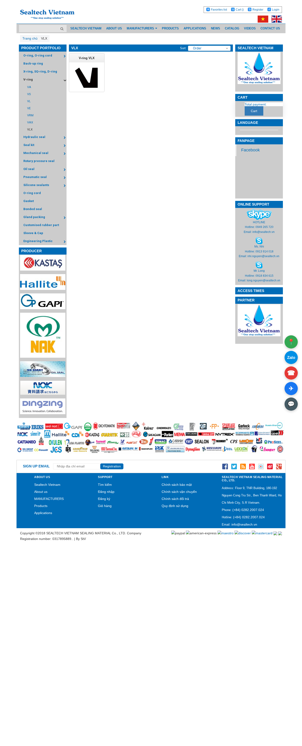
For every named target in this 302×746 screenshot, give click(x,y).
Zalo (291, 357)
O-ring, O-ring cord (37, 55)
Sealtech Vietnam (47, 485)
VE (29, 108)
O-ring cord (32, 193)
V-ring (28, 79)
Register (257, 9)
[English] (275, 18)
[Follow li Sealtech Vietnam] (243, 466)
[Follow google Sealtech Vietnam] (279, 466)
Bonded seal (32, 209)
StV (83, 539)
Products (40, 506)
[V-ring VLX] (86, 78)
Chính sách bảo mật (177, 485)
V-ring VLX (87, 58)
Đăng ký (104, 499)
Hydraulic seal (34, 137)
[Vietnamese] (262, 18)
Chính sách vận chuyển (179, 492)
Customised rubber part (41, 225)
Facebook (250, 150)
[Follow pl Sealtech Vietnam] (261, 466)
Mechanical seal (35, 153)
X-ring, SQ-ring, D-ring (40, 71)
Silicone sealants (36, 185)
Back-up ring (33, 63)
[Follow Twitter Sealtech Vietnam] (234, 466)
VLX (30, 129)
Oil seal (28, 169)
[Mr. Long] (259, 265)
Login (275, 9)
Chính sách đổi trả (175, 499)
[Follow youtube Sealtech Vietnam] (252, 466)
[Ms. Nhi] (259, 240)
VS (29, 94)
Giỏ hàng (105, 506)
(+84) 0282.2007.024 (248, 510)
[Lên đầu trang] (285, 720)
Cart (240, 9)
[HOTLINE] (259, 214)
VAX (30, 122)
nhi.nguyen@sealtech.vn (263, 256)
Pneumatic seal (35, 177)
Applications (43, 513)
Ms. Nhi (259, 246)
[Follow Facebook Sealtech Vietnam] (225, 466)
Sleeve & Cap (33, 233)
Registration (112, 466)
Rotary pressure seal (39, 161)
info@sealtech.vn (263, 232)
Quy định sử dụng (175, 506)
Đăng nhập (106, 492)
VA (29, 87)
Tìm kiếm (105, 485)
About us (40, 492)
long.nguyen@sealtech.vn (263, 280)
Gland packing (34, 217)
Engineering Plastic (38, 241)
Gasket (28, 201)
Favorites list (219, 9)
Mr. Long (259, 270)
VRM (30, 115)
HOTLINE (259, 222)
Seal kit (28, 145)
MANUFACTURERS (49, 499)
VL (29, 101)
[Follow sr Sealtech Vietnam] (270, 466)
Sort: (183, 48)
